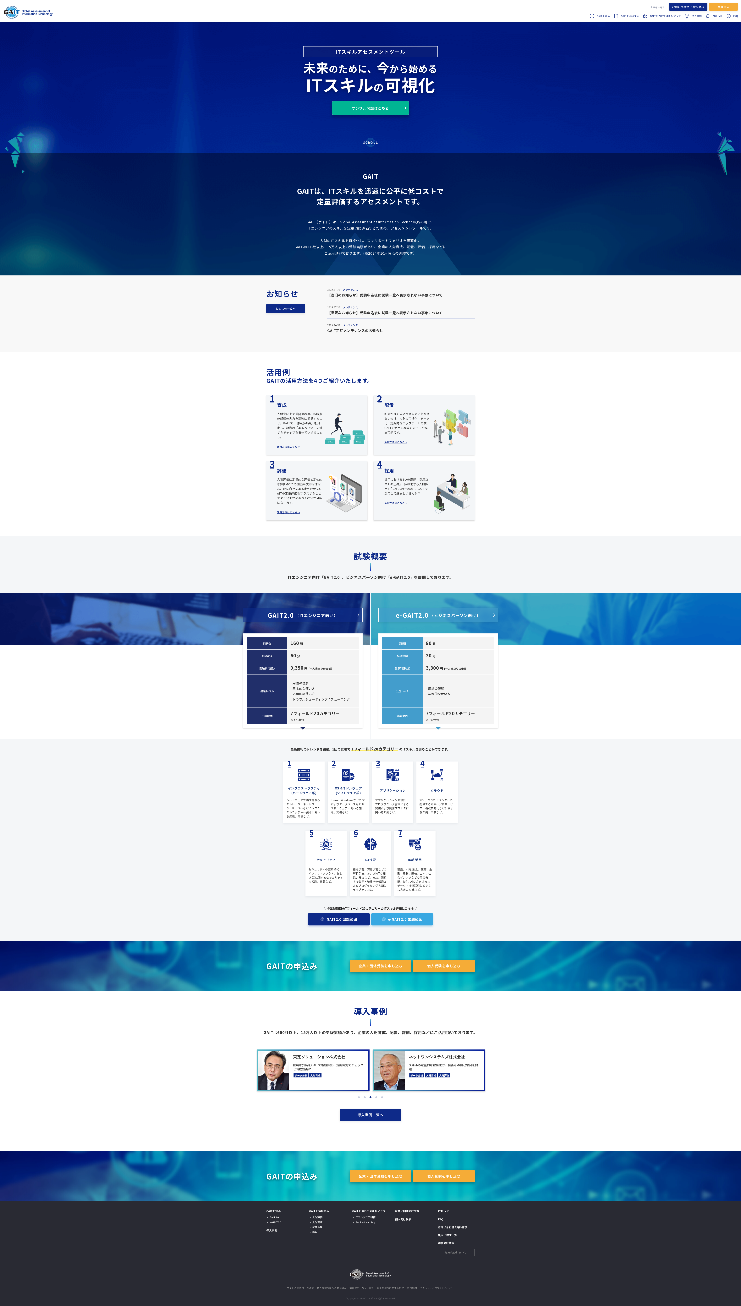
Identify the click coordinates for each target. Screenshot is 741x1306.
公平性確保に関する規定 (390, 1287)
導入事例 (697, 16)
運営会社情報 (446, 1243)
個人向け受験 (403, 1219)
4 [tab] (376, 1097)
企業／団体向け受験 (407, 1211)
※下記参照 (297, 720)
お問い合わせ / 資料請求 (452, 1227)
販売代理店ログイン (456, 1252)
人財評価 (317, 1217)
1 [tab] (359, 1097)
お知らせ (717, 16)
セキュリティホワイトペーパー (437, 1287)
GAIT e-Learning (365, 1222)
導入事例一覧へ (370, 1114)
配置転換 (317, 1227)
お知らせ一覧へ (286, 309)
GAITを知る (603, 16)
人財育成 (317, 1222)
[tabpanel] (342, 1070)
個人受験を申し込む (443, 965)
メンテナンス (350, 289)
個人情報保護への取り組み (332, 1287)
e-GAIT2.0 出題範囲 (405, 919)
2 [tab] (365, 1097)
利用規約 (412, 1287)
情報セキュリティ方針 (361, 1287)
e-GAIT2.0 (438, 615)
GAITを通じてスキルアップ (665, 16)
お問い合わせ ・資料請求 (688, 7)
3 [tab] (370, 1097)
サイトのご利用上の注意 (300, 1287)
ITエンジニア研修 (365, 1217)
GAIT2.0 (303, 615)
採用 (314, 1232)
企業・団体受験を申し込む (381, 965)
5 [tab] (382, 1097)
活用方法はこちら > (288, 446)
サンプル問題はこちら (370, 108)
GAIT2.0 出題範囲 (342, 919)
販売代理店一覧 (447, 1235)
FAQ (735, 16)
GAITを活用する (630, 16)
